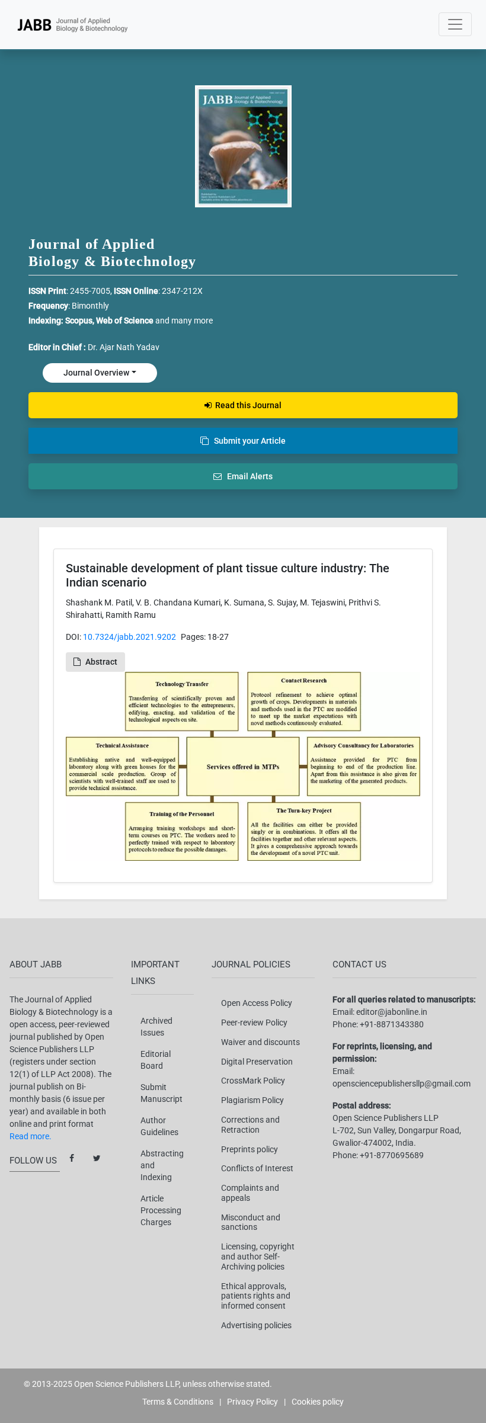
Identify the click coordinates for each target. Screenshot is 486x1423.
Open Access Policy (256, 1003)
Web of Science (125, 320)
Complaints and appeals (250, 1193)
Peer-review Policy (254, 1022)
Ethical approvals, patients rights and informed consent (255, 1296)
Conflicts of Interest (257, 1168)
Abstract (101, 661)
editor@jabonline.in (391, 1012)
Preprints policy (249, 1149)
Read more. (30, 1136)
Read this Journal (247, 405)
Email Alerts (247, 476)
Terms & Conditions (177, 1401)
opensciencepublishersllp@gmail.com (401, 1083)
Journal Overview (96, 372)
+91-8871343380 (392, 1024)
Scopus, (80, 320)
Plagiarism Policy (252, 1100)
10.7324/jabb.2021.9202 (129, 637)
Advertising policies (256, 1325)
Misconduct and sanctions (250, 1222)
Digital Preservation (257, 1061)
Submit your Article (247, 441)
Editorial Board (155, 1060)
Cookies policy (318, 1401)
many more (192, 320)
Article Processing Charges (160, 1210)
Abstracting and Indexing (162, 1165)
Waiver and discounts (260, 1042)
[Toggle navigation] (455, 24)
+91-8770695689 (392, 1155)
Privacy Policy (252, 1401)
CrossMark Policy (253, 1080)
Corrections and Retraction (250, 1124)
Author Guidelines (159, 1126)
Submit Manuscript (161, 1093)
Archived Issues (156, 1026)
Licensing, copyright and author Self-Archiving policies (258, 1256)
